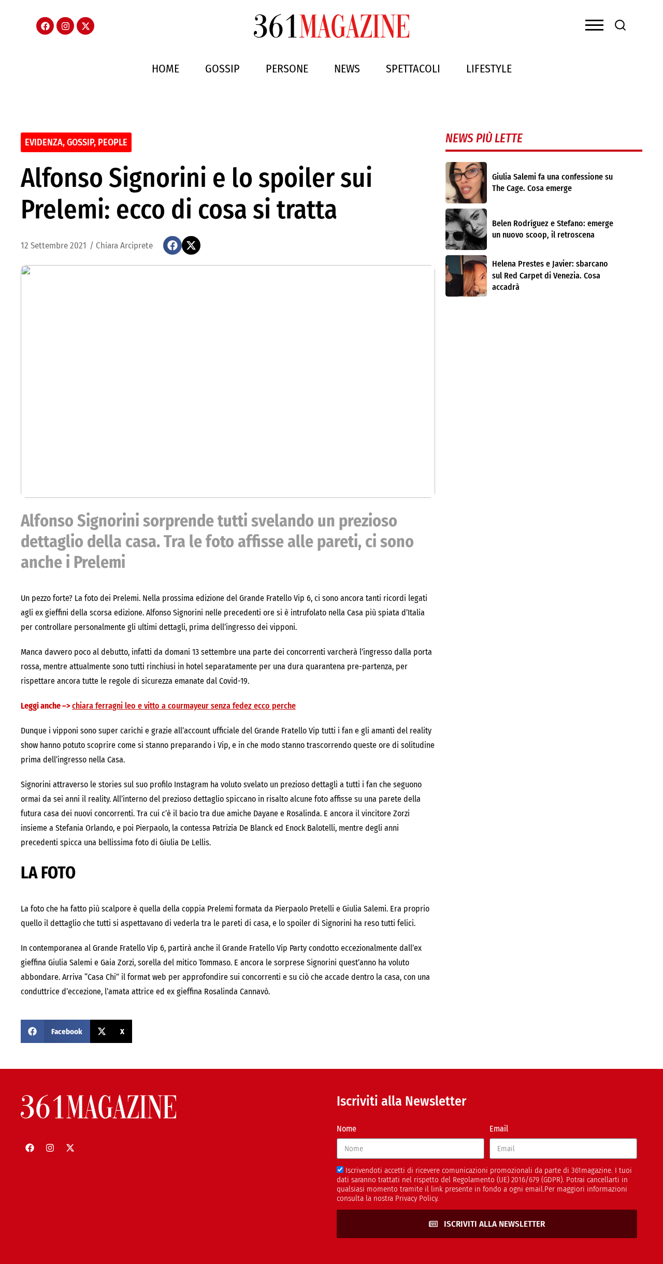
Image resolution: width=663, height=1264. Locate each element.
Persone (287, 69)
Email (498, 1129)
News (347, 69)
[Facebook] (45, 26)
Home (165, 69)
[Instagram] (65, 26)
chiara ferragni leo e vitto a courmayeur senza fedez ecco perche (184, 706)
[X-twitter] (85, 26)
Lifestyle (489, 69)
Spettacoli (413, 69)
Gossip (222, 69)
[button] (172, 245)
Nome (346, 1129)
